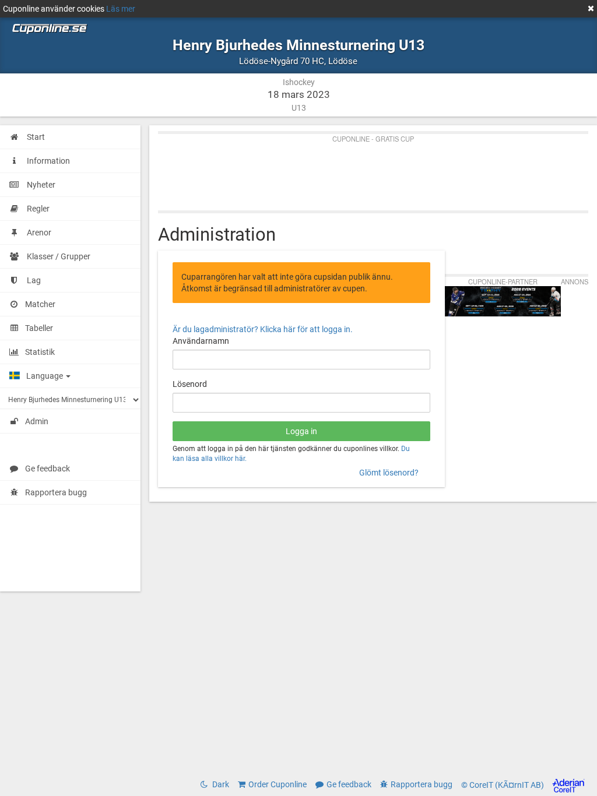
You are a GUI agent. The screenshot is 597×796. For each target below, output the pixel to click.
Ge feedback (47, 468)
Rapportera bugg (56, 492)
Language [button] (45, 376)
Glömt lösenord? (389, 472)
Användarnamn (201, 341)
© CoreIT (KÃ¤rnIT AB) (503, 785)
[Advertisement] (373, 169)
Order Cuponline (277, 784)
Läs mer (120, 8)
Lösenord (190, 384)
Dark (219, 784)
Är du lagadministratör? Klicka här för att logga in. (263, 329)
